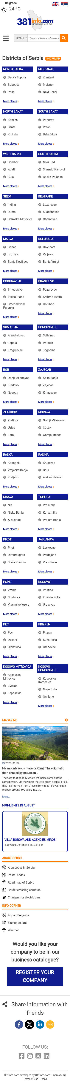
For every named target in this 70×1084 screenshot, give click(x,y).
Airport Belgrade (18, 915)
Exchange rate (17, 923)
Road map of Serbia (21, 882)
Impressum (58, 1075)
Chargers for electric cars (24, 897)
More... (6, 796)
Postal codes (16, 875)
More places (10, 101)
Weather (13, 930)
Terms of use (31, 1078)
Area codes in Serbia (21, 867)
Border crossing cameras (24, 890)
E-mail (43, 1078)
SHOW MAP (53, 58)
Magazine (9, 720)
